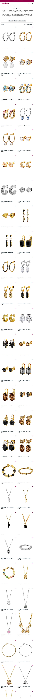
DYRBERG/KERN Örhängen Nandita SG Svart (7, 277)
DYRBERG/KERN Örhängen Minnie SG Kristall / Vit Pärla (24, 74)
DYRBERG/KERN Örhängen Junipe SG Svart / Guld (24, 303)
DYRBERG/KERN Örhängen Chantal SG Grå (24, 380)
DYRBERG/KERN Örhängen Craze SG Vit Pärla (24, 150)
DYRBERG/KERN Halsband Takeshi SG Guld (24, 507)
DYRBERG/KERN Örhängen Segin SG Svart (24, 252)
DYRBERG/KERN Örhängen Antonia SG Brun (24, 456)
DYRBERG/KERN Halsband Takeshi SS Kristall (7, 507)
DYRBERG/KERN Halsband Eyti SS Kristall (7, 609)
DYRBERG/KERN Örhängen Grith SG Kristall (7, 329)
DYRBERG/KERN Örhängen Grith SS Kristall (7, 201)
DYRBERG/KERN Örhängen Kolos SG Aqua (24, 99)
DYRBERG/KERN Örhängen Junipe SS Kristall (24, 277)
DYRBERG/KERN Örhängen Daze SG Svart (7, 380)
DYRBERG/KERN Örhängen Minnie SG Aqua (7, 99)
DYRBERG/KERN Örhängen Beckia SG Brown (24, 431)
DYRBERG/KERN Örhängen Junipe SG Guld (7, 303)
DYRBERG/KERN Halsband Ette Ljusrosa (6, 634)
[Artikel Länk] (9, 37)
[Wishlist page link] (28, 3)
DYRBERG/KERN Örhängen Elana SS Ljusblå (24, 125)
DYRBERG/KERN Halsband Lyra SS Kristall (24, 686)
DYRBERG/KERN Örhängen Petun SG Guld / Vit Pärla (7, 74)
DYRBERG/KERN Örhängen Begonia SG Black (7, 431)
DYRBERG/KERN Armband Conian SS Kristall (24, 558)
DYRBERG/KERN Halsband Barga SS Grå (6, 558)
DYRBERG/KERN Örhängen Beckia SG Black (7, 456)
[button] (1, 4)
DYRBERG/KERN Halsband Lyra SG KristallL (7, 686)
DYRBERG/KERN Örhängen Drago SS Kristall (24, 329)
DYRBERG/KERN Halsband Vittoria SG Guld (7, 661)
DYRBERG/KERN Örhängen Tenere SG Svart (7, 252)
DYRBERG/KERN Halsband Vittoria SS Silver (24, 661)
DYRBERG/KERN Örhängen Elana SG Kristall (7, 150)
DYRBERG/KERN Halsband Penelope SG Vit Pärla (24, 635)
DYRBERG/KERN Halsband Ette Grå (23, 609)
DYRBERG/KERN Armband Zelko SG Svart (7, 482)
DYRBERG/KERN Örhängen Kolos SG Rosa (7, 125)
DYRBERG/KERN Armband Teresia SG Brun (24, 482)
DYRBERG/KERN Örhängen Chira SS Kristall (24, 201)
